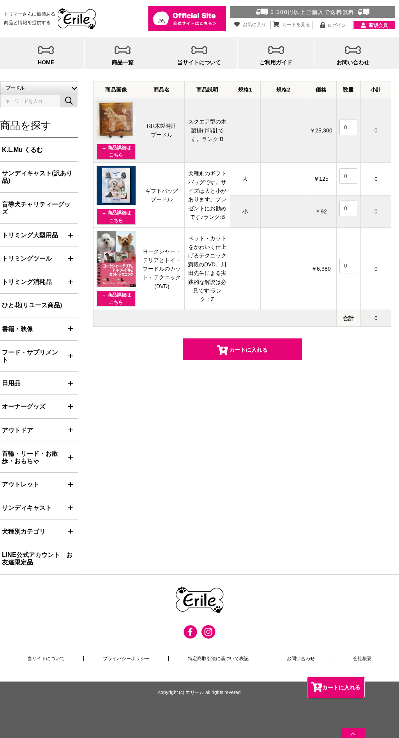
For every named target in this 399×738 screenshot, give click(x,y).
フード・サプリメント (30, 356)
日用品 (11, 383)
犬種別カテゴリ (24, 531)
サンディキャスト (27, 507)
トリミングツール (27, 258)
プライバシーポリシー (126, 658)
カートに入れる (341, 687)
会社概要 (362, 658)
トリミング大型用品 (30, 235)
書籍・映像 (17, 329)
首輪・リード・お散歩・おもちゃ (30, 457)
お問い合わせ (301, 658)
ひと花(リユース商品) (32, 305)
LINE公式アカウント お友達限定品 (37, 558)
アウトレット (20, 484)
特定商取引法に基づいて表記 (218, 658)
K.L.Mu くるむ (22, 149)
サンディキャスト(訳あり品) (37, 177)
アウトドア (17, 430)
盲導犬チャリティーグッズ (36, 208)
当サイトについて (46, 658)
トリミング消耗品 (27, 281)
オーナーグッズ (24, 406)
